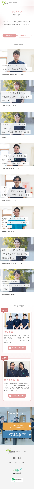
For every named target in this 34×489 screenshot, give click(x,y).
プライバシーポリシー (20, 462)
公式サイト (10, 462)
